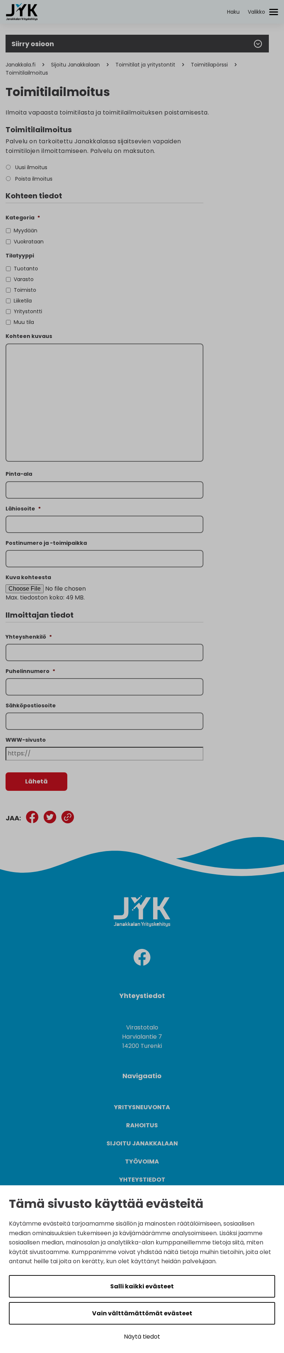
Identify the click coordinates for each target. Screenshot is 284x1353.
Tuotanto (26, 268)
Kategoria (23, 217)
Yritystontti (28, 311)
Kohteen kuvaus (29, 336)
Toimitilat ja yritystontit (145, 64)
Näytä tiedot (142, 1336)
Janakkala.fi (21, 64)
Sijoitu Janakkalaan (75, 64)
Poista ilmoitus (34, 178)
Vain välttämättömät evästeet (142, 1313)
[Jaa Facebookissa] (32, 818)
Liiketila (23, 300)
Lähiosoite (23, 508)
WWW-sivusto (26, 740)
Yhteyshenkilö (29, 636)
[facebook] (142, 958)
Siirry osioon (32, 43)
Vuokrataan (29, 241)
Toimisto (25, 290)
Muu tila (24, 322)
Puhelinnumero (30, 671)
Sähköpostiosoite (31, 705)
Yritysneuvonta (142, 1107)
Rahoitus (142, 1125)
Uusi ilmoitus (31, 167)
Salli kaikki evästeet (142, 1286)
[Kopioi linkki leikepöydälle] (68, 818)
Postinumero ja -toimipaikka (46, 543)
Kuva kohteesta (28, 577)
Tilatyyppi (20, 255)
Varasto (24, 279)
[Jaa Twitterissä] (50, 818)
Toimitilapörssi (209, 64)
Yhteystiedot (142, 1179)
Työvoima (142, 1161)
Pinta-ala (19, 474)
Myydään (25, 230)
